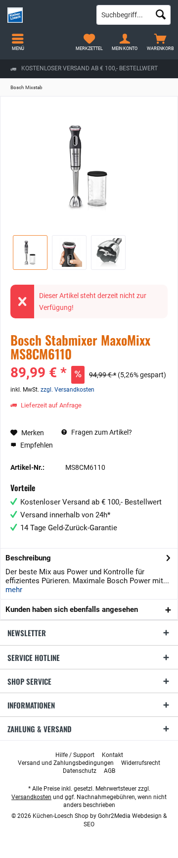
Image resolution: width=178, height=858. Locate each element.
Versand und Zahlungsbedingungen (66, 762)
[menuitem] (160, 42)
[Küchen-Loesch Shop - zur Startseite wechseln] (44, 15)
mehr (13, 589)
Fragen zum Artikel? (101, 432)
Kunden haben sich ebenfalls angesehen (71, 609)
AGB (109, 770)
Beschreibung (28, 558)
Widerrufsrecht (140, 762)
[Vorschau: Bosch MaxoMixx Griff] (69, 252)
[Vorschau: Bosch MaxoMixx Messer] (108, 252)
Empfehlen (36, 445)
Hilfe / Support (74, 755)
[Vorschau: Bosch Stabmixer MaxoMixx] (30, 252)
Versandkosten (31, 797)
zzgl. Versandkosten (67, 389)
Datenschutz (79, 770)
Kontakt (112, 755)
